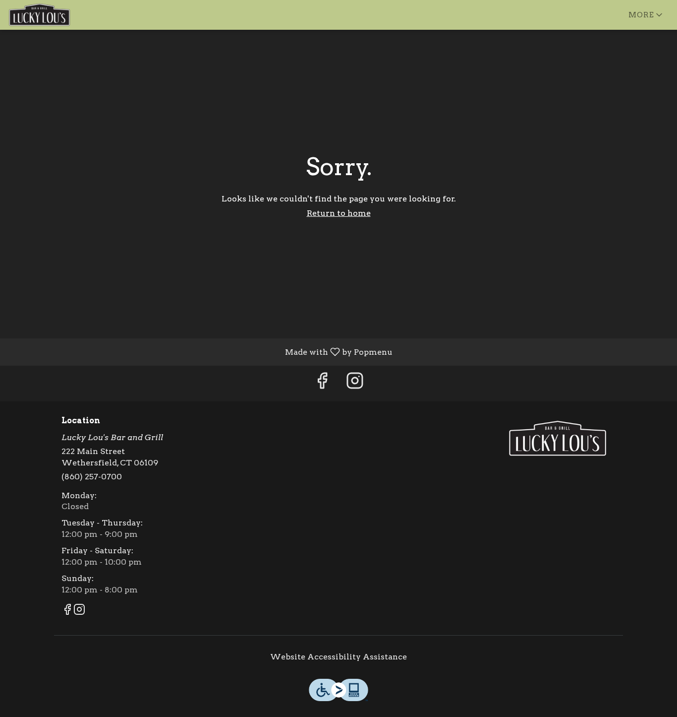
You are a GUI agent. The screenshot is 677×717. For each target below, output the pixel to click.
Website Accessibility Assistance (338, 656)
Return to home (339, 213)
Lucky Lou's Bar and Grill (558, 438)
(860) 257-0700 (91, 476)
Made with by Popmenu (200, 351)
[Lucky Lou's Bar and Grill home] (52, 14)
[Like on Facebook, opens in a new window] (322, 383)
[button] (646, 15)
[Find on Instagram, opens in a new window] (355, 383)
